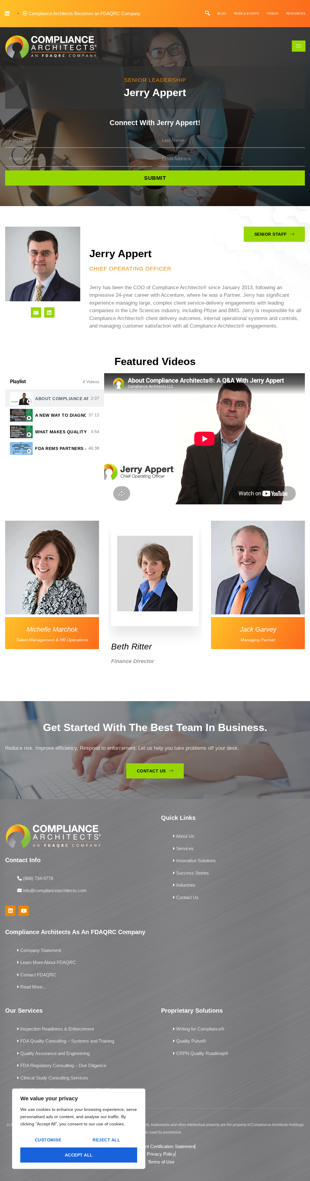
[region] (78, 1129)
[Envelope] (36, 312)
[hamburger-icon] (298, 46)
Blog (221, 13)
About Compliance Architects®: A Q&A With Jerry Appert (61, 398)
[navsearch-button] (207, 13)
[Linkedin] (7, 13)
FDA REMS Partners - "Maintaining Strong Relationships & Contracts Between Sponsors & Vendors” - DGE (60, 448)
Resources (295, 13)
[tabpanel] (204, 438)
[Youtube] (23, 911)
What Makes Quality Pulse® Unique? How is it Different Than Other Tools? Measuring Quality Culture (61, 431)
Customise (48, 1139)
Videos (273, 13)
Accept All (79, 1155)
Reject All (106, 1139)
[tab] (54, 398)
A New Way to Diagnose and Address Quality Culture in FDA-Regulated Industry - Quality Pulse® (60, 415)
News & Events (246, 13)
